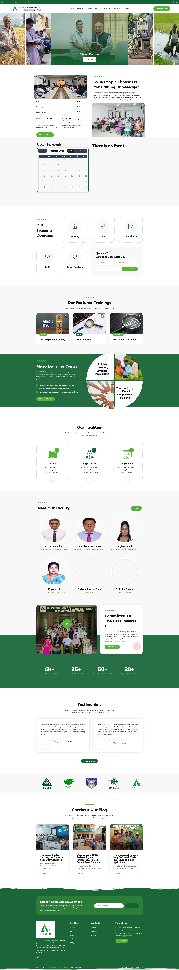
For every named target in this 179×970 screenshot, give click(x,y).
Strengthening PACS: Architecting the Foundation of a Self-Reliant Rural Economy (88, 858)
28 (58, 159)
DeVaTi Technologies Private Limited (59, 967)
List (85, 151)
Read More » (43, 873)
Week (76, 151)
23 (44, 181)
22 (86, 176)
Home (72, 8)
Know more (89, 59)
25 (58, 181)
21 (79, 176)
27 (51, 159)
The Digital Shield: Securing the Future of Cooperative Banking (51, 857)
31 (79, 159)
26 (44, 159)
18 (58, 176)
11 (58, 170)
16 (44, 176)
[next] (44, 151)
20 (72, 176)
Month (70, 151)
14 (79, 170)
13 (72, 170)
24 (51, 181)
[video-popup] (67, 623)
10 (51, 170)
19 (65, 176)
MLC (96, 8)
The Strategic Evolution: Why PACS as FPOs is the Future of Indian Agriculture (125, 858)
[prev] (40, 151)
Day (81, 151)
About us (80, 8)
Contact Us (116, 8)
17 (51, 176)
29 (65, 159)
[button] (176, 2)
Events (90, 8)
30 (72, 159)
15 (86, 170)
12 (65, 170)
